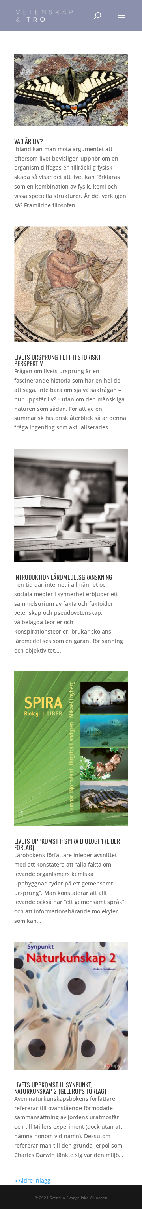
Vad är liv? (28, 141)
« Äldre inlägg (32, 1180)
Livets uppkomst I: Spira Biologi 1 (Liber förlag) (67, 844)
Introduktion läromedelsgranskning (63, 577)
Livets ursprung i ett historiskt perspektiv (57, 360)
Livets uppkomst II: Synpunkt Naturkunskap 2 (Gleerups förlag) (60, 1088)
